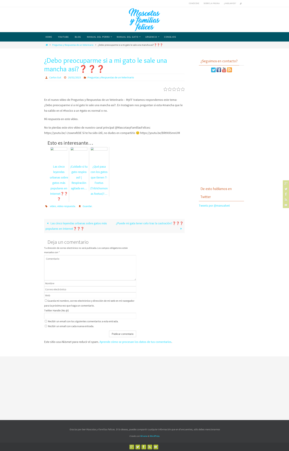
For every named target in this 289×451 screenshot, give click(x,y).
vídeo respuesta (66, 206)
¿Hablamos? (230, 3)
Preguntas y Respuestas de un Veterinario (72, 44)
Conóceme (194, 3)
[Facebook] (285, 194)
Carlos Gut (55, 77)
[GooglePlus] (285, 183)
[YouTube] (285, 205)
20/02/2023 (74, 77)
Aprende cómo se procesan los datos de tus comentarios (135, 342)
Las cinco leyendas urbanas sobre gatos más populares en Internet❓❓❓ (76, 226)
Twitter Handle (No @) (56, 310)
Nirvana (143, 436)
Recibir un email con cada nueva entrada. (71, 326)
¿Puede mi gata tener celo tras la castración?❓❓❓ (149, 223)
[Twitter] (285, 189)
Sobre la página (212, 3)
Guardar (87, 206)
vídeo (53, 206)
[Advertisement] (221, 129)
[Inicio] (46, 44)
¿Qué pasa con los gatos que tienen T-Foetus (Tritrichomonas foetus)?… (99, 180)
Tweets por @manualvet (214, 205)
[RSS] (285, 199)
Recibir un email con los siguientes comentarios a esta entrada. (83, 321)
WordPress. (155, 436)
